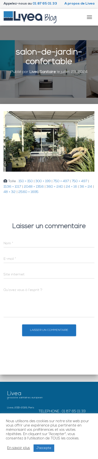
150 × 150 (26, 181)
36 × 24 (86, 187)
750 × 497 (61, 181)
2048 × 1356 (34, 187)
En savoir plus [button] (18, 448)
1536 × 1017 (12, 187)
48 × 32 (10, 192)
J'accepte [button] (43, 448)
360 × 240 (54, 187)
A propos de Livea (79, 3)
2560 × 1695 (28, 192)
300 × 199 (43, 181)
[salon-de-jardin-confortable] (49, 141)
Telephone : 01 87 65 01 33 (62, 411)
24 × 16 (71, 187)
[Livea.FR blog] (32, 17)
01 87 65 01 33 (45, 3)
